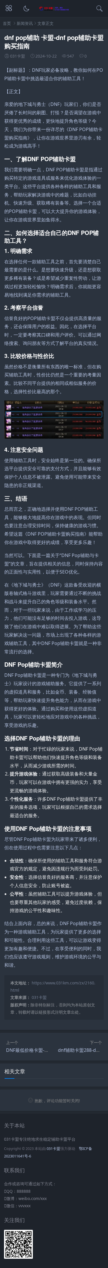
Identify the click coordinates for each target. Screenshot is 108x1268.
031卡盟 (39, 997)
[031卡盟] (54, 9)
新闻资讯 (25, 23)
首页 (7, 23)
